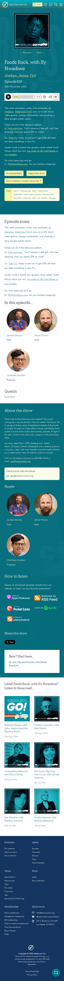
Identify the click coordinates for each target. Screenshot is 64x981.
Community (8, 891)
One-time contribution (12, 927)
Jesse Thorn (17, 198)
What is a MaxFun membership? (16, 924)
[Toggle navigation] (61, 4)
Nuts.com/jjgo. (15, 128)
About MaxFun (9, 877)
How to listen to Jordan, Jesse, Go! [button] (22, 181)
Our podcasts (9, 849)
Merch (34, 877)
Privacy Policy (32, 975)
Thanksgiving (25, 191)
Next (40, 53)
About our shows (10, 852)
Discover (35, 856)
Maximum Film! (23, 112)
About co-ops (9, 881)
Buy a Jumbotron (38, 881)
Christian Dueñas (16, 375)
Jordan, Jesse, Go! (20, 75)
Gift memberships (11, 920)
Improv (16, 191)
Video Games (43, 191)
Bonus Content (9, 931)
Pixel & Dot (35, 972)
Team (6, 884)
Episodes (35, 849)
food (34, 191)
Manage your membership (14, 916)
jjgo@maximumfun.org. (20, 461)
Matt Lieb (27, 198)
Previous (25, 53)
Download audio (14, 173)
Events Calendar (38, 863)
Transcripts (36, 852)
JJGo (34, 198)
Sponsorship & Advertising (14, 899)
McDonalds (17, 194)
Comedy (52, 198)
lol (39, 198)
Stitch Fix (13, 138)
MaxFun (45, 198)
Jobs (6, 895)
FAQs (6, 934)
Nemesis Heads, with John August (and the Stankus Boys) (16, 728)
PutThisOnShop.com (18, 164)
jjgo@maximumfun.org (21, 476)
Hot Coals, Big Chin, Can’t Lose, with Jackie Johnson (46, 774)
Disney (38, 194)
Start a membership (11, 913)
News (34, 859)
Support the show (36, 173)
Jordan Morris (29, 194)
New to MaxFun (10, 856)
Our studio (8, 888)
